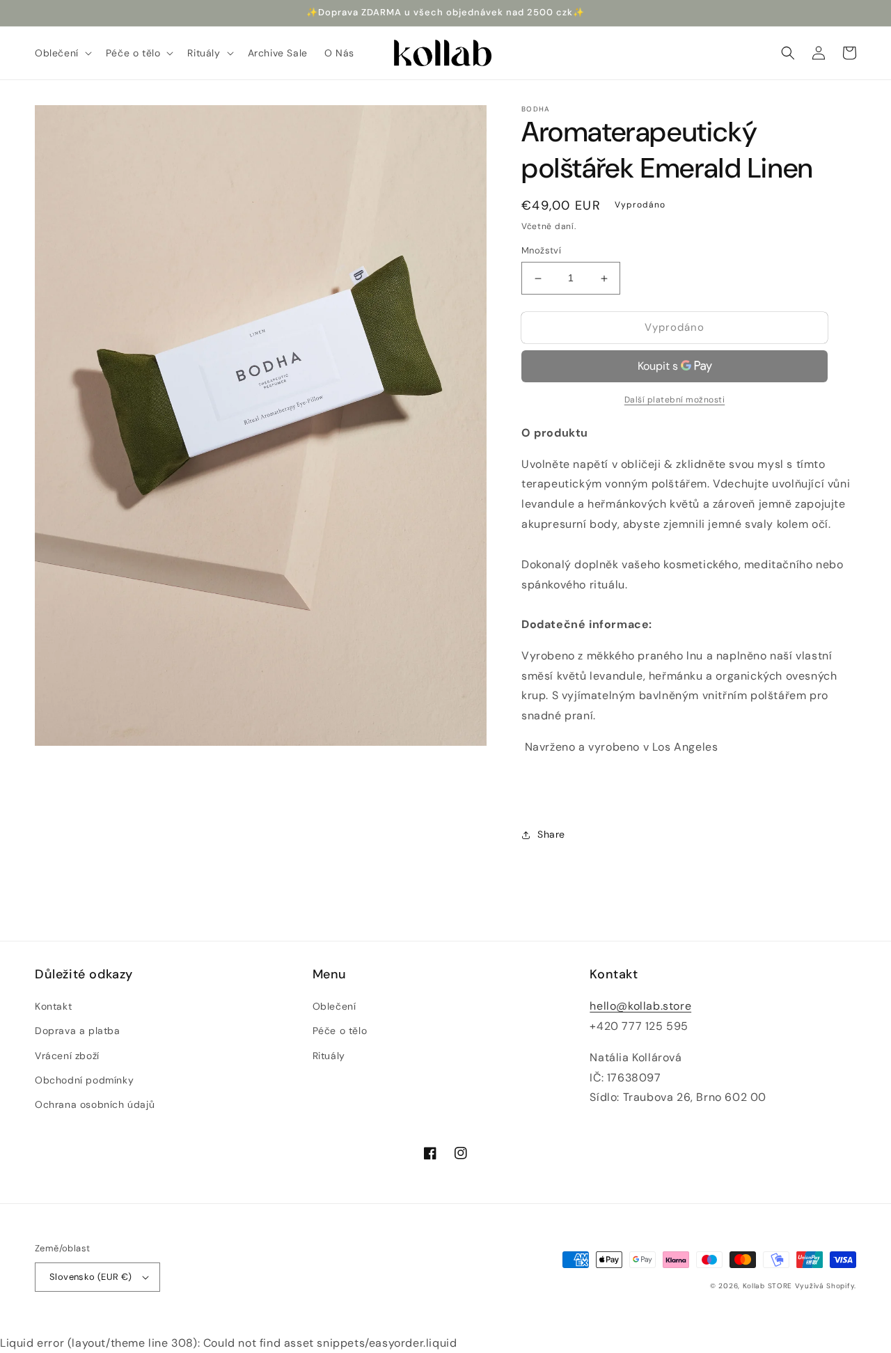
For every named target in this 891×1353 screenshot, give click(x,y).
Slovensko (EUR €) (90, 1277)
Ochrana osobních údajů (95, 1104)
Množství (541, 251)
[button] (61, 53)
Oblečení (334, 1006)
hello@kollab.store (640, 1006)
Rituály (329, 1055)
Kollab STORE (767, 1285)
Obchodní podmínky (84, 1080)
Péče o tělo (340, 1030)
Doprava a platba (77, 1030)
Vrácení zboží (67, 1055)
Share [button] (551, 835)
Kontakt (53, 1006)
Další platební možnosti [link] (674, 399)
